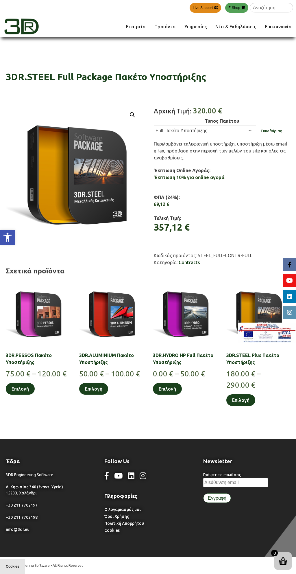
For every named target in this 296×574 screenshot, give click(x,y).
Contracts (189, 262)
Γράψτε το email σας (222, 474)
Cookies (112, 530)
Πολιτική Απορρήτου (124, 523)
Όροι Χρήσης (116, 516)
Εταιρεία (136, 26)
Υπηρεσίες (195, 26)
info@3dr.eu (17, 529)
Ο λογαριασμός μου (123, 509)
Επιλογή (20, 388)
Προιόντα (165, 26)
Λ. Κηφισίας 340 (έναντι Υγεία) (34, 487)
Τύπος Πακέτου (222, 121)
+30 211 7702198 (22, 517)
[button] (7, 237)
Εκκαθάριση (271, 131)
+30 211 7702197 (22, 505)
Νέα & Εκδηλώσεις (235, 26)
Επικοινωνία (278, 26)
